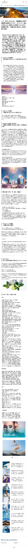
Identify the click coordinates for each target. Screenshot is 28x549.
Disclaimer (16, 542)
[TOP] (26, 547)
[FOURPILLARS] (4, 2)
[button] (12, 457)
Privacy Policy (4, 542)
